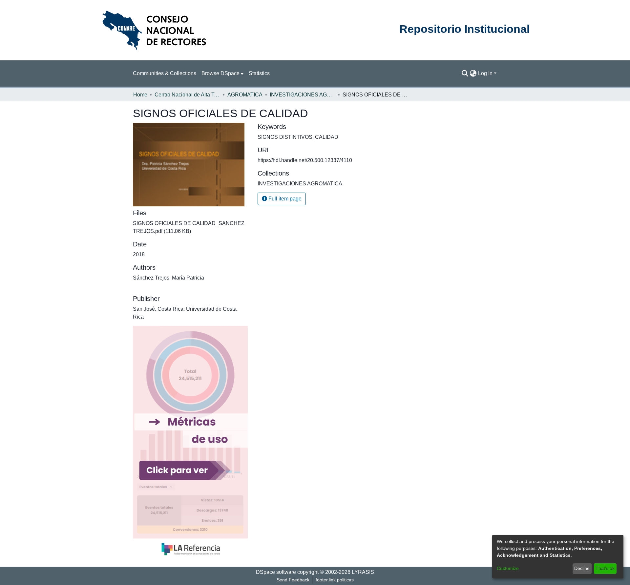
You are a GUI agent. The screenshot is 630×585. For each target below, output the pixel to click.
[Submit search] (465, 73)
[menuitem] (222, 73)
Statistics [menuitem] (259, 73)
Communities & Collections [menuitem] (164, 73)
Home (140, 94)
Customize (508, 568)
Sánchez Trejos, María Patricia (168, 278)
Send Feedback (293, 579)
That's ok (605, 568)
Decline (582, 568)
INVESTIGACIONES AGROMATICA (302, 94)
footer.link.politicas (335, 579)
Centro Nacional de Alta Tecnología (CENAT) (187, 94)
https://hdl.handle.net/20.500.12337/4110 (305, 160)
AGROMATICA (244, 94)
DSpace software (276, 572)
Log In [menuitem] (485, 73)
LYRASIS (363, 572)
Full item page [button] (284, 198)
